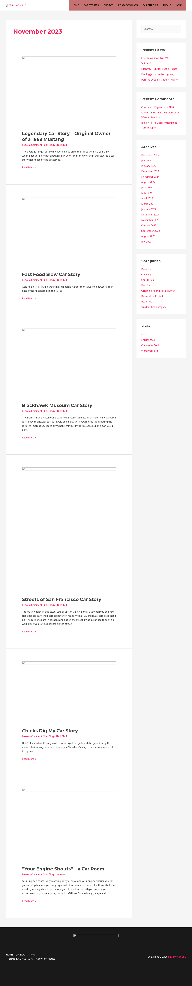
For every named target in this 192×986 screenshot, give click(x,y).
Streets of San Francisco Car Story (61, 599)
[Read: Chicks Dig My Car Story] (69, 692)
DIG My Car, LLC (177, 956)
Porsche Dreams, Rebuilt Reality (159, 79)
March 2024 (147, 203)
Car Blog (49, 145)
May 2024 (146, 193)
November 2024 (150, 176)
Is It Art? (146, 63)
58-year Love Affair (164, 107)
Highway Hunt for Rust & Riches (159, 68)
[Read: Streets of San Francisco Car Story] (69, 530)
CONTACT (21, 954)
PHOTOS (108, 5)
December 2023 (150, 214)
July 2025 (146, 160)
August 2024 (148, 182)
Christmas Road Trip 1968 (155, 58)
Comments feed (150, 345)
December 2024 (150, 171)
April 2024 (147, 198)
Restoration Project (152, 296)
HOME (75, 5)
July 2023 (146, 241)
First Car (146, 285)
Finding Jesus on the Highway (158, 74)
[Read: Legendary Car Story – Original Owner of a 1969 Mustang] (69, 91)
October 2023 (148, 225)
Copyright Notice (45, 958)
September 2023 (150, 230)
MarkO (145, 112)
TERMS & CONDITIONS (20, 958)
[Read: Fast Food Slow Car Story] (69, 232)
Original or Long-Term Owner (158, 290)
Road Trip (146, 301)
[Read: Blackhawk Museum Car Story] (69, 363)
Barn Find (146, 269)
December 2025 (150, 155)
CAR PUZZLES (150, 5)
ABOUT (167, 5)
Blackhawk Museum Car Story (57, 405)
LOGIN (180, 5)
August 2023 (148, 236)
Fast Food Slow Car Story (51, 274)
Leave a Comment (32, 145)
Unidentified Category (153, 307)
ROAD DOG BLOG (128, 5)
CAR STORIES (91, 5)
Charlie (145, 107)
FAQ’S (32, 954)
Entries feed (148, 340)
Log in (144, 334)
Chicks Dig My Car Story (50, 731)
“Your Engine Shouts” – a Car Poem (63, 869)
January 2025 (148, 166)
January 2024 (148, 209)
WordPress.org (149, 350)
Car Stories (147, 280)
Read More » (29, 167)
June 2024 (146, 187)
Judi (143, 122)
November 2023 (150, 220)
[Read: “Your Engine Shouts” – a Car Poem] (69, 825)
